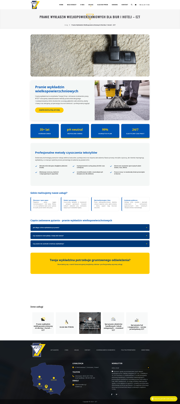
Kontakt (125, 5)
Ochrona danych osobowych (105, 350)
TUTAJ (114, 389)
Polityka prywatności (128, 350)
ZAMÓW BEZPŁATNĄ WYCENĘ (49, 110)
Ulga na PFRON (102, 5)
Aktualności (55, 350)
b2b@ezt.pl (78, 386)
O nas (82, 5)
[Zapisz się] (148, 367)
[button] (131, 4)
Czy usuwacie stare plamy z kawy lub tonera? (48, 236)
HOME (61, 5)
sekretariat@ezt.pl (80, 384)
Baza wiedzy (71, 5)
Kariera (115, 5)
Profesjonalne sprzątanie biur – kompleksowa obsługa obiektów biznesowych (90, 325)
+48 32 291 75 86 (144, 5)
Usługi (90, 5)
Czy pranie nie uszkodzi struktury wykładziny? (48, 244)
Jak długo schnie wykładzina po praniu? (46, 227)
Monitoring (145, 350)
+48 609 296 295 (90, 378)
